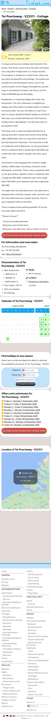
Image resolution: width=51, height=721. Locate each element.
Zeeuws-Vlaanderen (36, 682)
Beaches (5, 669)
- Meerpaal (6, 629)
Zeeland (30, 618)
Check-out (17, 375)
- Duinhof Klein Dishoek (11, 596)
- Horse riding (33, 577)
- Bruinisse (31, 630)
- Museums (6, 675)
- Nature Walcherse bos (37, 673)
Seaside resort (8, 579)
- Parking (31, 604)
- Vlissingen (32, 676)
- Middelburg (32, 679)
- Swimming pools (34, 574)
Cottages (5, 614)
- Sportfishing (33, 583)
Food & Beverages (35, 587)
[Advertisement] (25, 347)
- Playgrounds (7, 687)
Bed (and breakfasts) (10, 608)
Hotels (4, 658)
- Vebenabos (7, 652)
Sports (30, 571)
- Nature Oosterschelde (37, 636)
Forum (29, 610)
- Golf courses (33, 580)
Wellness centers (9, 697)
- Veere (30, 651)
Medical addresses (35, 607)
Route (29, 601)
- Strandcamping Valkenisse (8, 644)
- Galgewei (6, 626)
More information (14, 254)
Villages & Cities (8, 700)
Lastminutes (7, 661)
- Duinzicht (6, 623)
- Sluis (29, 688)
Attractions (6, 684)
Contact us (31, 710)
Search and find (27, 384)
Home (4, 571)
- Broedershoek (8, 617)
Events (30, 590)
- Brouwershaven (34, 627)
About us (31, 702)
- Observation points (10, 681)
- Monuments (7, 678)
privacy (29, 716)
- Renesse (31, 624)
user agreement (21, 716)
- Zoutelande (32, 670)
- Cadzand (31, 691)
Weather (5, 585)
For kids (4, 582)
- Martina (5, 599)
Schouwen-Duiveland (36, 621)
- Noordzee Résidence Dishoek (11, 603)
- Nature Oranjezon (35, 654)
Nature (4, 703)
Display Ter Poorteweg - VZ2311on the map (25, 477)
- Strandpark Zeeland (11, 649)
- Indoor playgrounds (10, 691)
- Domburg (31, 663)
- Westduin (6, 655)
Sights (4, 672)
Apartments (6, 593)
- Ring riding (32, 593)
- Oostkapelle (33, 657)
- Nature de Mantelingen (38, 660)
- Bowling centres (9, 694)
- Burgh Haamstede (35, 639)
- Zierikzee (31, 633)
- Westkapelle (33, 666)
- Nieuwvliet (32, 685)
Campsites (6, 611)
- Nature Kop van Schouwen (34, 643)
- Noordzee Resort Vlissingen (9, 633)
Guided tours (7, 706)
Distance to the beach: (39, 281)
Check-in (16, 370)
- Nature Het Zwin (35, 694)
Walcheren (31, 648)
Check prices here (26, 235)
